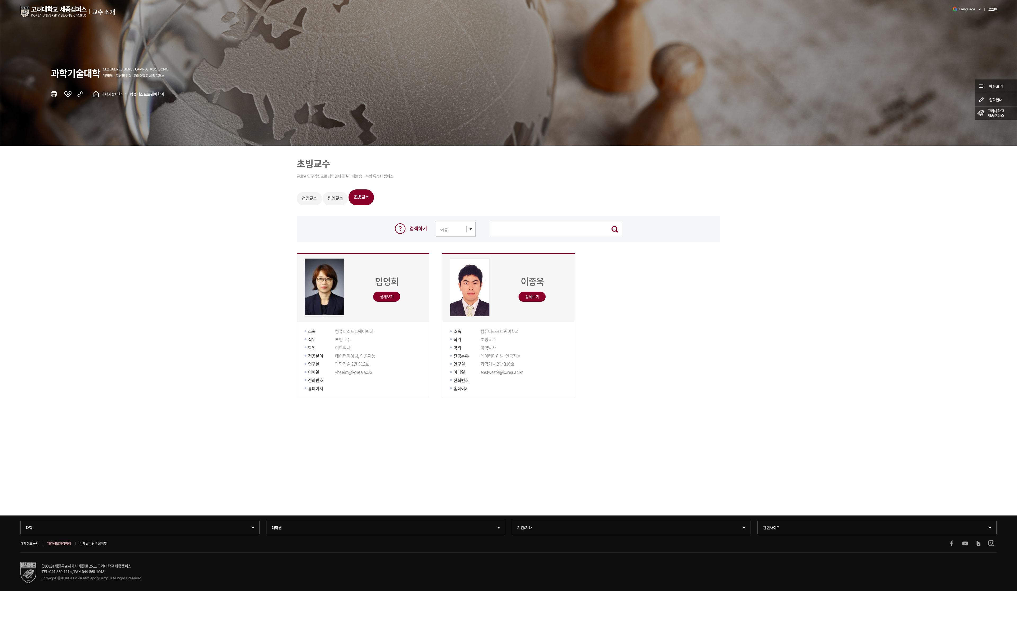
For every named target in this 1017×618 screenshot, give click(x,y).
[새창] (951, 543)
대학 (29, 527)
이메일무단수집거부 (93, 543)
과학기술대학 (111, 94)
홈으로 (96, 94)
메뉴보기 (996, 86)
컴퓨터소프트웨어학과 (147, 94)
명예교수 (335, 198)
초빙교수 (361, 197)
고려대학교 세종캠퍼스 (996, 113)
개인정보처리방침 (59, 543)
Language (967, 9)
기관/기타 (524, 527)
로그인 (992, 9)
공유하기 (84, 94)
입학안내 (995, 99)
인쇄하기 (57, 94)
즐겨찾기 (70, 94)
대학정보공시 (29, 543)
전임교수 (309, 198)
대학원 (277, 527)
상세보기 (387, 297)
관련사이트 (771, 527)
